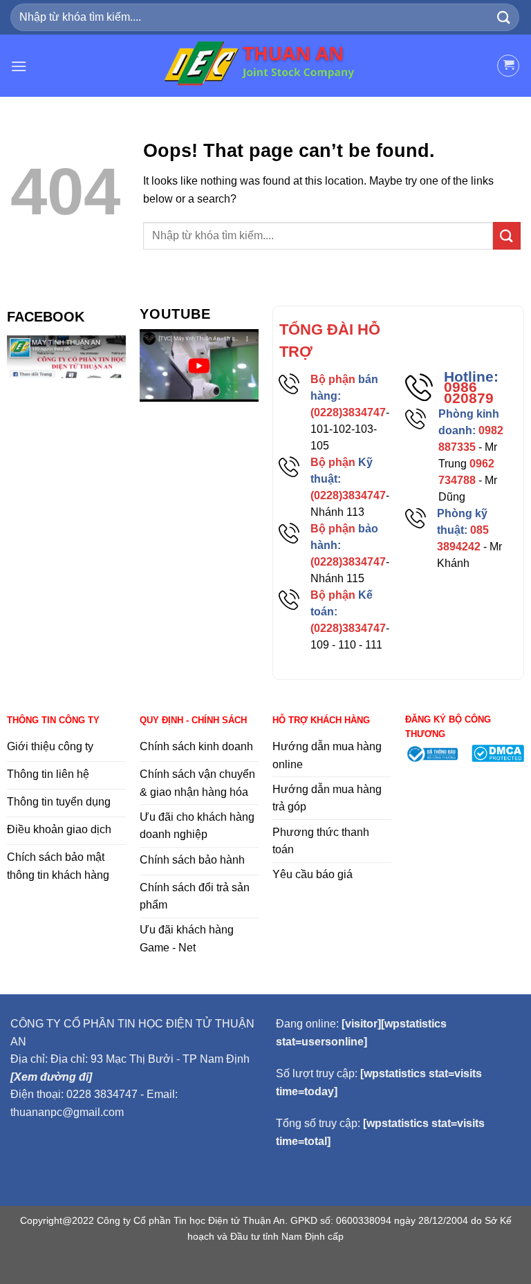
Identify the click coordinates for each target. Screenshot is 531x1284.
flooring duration (265, 1265)
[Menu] (18, 66)
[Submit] (504, 16)
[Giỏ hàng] (508, 66)
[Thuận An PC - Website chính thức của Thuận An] (266, 66)
